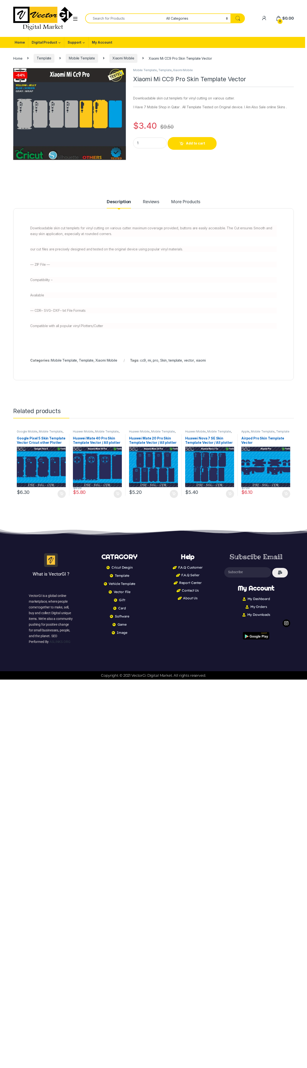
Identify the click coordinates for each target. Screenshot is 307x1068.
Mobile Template (82, 58)
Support (74, 42)
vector (189, 360)
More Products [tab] (185, 202)
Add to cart (195, 143)
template (175, 360)
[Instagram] (286, 623)
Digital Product (44, 42)
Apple (245, 431)
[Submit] (280, 572)
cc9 (143, 360)
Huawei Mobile (83, 431)
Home (20, 42)
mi (149, 360)
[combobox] (124, 18)
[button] (121, 73)
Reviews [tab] (151, 202)
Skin (163, 360)
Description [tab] (119, 202)
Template (44, 58)
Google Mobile (27, 431)
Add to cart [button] (62, 494)
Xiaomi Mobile (123, 58)
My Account (102, 42)
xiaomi (201, 360)
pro (155, 360)
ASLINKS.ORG (59, 642)
